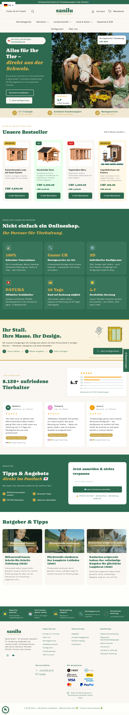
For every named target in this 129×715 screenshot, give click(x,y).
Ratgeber (75, 634)
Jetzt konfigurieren (108, 351)
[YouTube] (13, 655)
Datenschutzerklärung (109, 634)
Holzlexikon (76, 644)
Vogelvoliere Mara (77, 170)
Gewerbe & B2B (105, 22)
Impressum (105, 647)
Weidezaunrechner (50, 644)
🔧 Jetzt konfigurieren (19, 100)
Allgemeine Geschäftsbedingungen (109, 638)
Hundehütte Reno (45, 170)
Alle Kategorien (23, 22)
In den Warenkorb (17, 195)
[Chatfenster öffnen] (5, 709)
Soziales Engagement (80, 637)
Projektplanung (49, 651)
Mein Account (48, 655)
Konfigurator (57, 29)
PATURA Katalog (78, 641)
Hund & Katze (83, 22)
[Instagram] (7, 655)
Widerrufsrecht (106, 643)
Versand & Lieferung (108, 650)
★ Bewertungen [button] (126, 360)
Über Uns (47, 637)
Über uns (73, 29)
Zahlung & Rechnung (108, 654)
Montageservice (49, 641)
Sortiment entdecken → (20, 93)
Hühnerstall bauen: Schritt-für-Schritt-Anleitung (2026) (18, 560)
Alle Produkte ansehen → (115, 132)
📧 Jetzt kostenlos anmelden (97, 489)
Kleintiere (41, 22)
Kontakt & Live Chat (51, 634)
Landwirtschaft (61, 22)
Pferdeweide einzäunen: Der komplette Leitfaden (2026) (63, 560)
